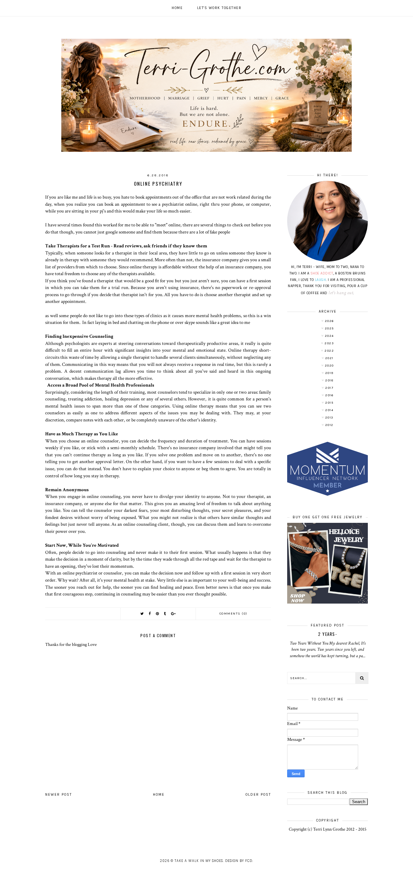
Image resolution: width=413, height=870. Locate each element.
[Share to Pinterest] (157, 614)
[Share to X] (142, 614)
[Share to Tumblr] (165, 614)
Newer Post (58, 794)
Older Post (258, 794)
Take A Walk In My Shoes (199, 860)
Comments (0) (233, 614)
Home (177, 8)
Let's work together (219, 8)
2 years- (327, 634)
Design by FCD (238, 860)
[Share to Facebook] (150, 614)
